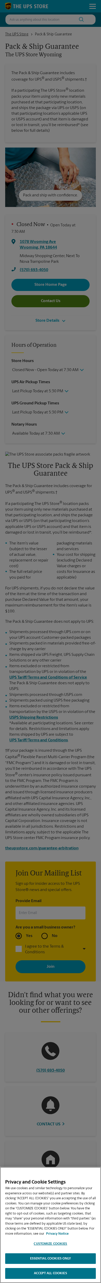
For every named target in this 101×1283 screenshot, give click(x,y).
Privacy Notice (57, 1233)
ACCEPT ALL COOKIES (50, 1273)
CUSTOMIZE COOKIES (50, 1244)
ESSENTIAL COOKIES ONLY (50, 1258)
